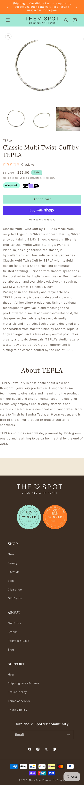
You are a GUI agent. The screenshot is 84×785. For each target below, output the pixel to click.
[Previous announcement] (7, 7)
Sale (11, 580)
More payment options (42, 219)
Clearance (15, 589)
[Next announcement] (76, 7)
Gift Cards (15, 598)
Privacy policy (17, 709)
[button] (8, 20)
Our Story (14, 623)
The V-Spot (35, 780)
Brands (13, 632)
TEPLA (7, 140)
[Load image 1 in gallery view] (16, 119)
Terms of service (19, 701)
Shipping (24, 178)
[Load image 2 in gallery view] (42, 119)
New (11, 554)
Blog (11, 649)
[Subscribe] (68, 734)
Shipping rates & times (23, 683)
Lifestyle (14, 572)
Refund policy (17, 692)
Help (11, 674)
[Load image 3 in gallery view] (68, 119)
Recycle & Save (18, 640)
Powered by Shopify (54, 780)
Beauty (13, 563)
